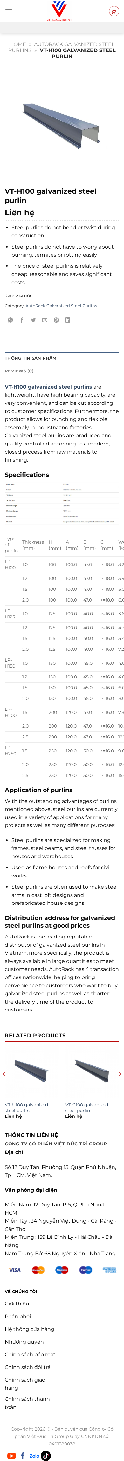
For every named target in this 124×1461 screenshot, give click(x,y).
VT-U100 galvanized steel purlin (26, 1107)
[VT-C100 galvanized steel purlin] (92, 1071)
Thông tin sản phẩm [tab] (31, 358)
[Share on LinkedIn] (68, 320)
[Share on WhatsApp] (10, 320)
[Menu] (8, 11)
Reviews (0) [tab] (19, 371)
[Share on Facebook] (22, 320)
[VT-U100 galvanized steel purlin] (32, 1071)
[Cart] (114, 11)
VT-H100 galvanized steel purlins (48, 387)
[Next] (119, 1086)
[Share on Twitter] (33, 320)
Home (18, 44)
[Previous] (4, 1086)
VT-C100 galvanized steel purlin (86, 1107)
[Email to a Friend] (45, 320)
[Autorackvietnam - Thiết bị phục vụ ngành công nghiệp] (59, 11)
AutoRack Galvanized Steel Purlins (61, 306)
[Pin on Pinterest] (56, 320)
